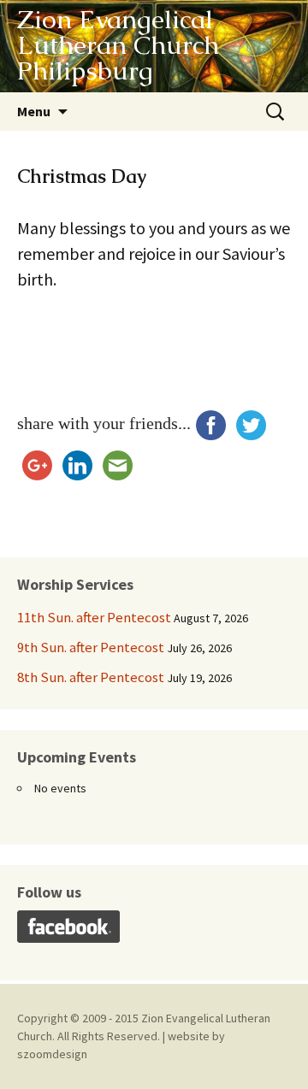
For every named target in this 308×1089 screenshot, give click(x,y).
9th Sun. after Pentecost (90, 647)
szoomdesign (52, 1054)
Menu (33, 111)
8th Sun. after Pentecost (90, 677)
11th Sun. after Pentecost (94, 617)
